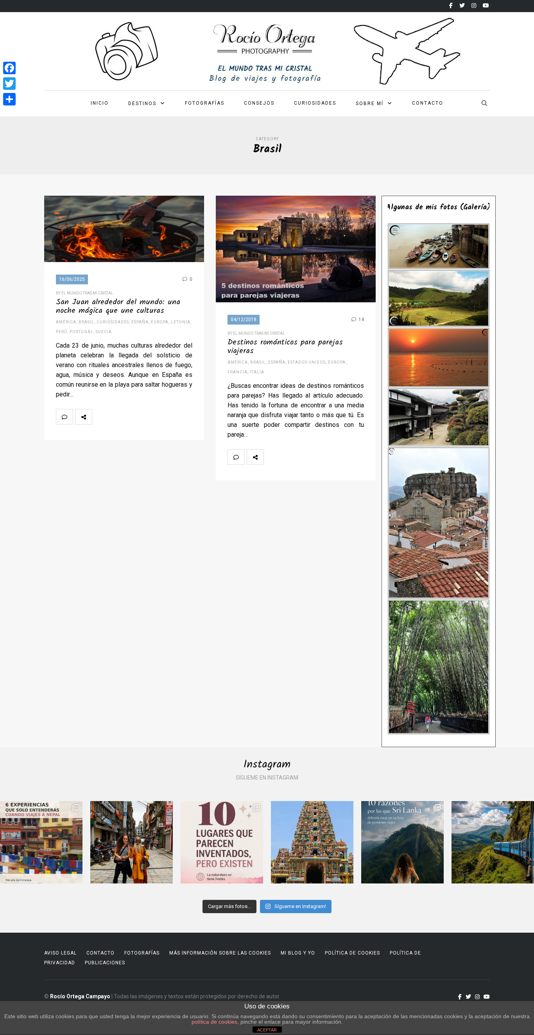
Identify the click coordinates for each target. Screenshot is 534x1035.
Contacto (427, 103)
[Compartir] (9, 99)
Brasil (86, 322)
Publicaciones (105, 962)
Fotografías (204, 103)
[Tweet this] (117, 417)
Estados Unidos (307, 362)
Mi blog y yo (298, 953)
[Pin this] (152, 417)
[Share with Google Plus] (134, 417)
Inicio (100, 103)
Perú (61, 332)
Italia (257, 372)
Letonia (180, 322)
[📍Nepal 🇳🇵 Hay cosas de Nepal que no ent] (41, 842)
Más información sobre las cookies (220, 953)
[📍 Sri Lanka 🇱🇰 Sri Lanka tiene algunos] (312, 842)
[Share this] (100, 417)
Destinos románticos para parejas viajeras (285, 346)
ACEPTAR (267, 1030)
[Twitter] (9, 83)
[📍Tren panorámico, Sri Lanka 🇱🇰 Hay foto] (493, 842)
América (66, 322)
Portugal (81, 332)
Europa (159, 322)
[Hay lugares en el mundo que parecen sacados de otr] (222, 842)
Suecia (104, 332)
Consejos (259, 103)
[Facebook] (9, 68)
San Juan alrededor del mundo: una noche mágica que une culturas (118, 306)
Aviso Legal (60, 953)
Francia (237, 372)
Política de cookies (352, 953)
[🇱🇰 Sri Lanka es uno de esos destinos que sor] (402, 842)
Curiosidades (315, 103)
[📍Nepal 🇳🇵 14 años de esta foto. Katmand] (131, 842)
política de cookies (214, 1022)
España (140, 322)
